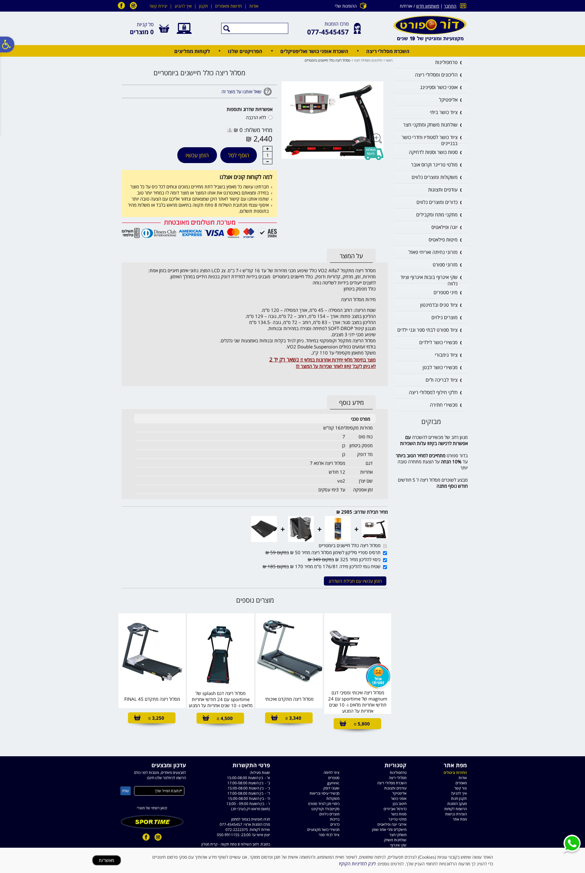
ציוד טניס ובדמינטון (439, 304)
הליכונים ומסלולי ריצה (368, 60)
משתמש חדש (427, 6)
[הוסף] (267, 148)
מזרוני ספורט (445, 264)
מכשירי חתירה (444, 404)
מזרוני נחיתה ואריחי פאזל (433, 252)
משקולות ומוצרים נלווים (435, 177)
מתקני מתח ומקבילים (437, 214)
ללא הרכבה (256, 117)
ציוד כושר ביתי (444, 112)
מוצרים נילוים (444, 317)
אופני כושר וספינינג (439, 87)
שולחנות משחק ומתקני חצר (430, 124)
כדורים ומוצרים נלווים (437, 202)
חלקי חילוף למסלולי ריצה (433, 392)
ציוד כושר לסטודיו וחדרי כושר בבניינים (430, 140)
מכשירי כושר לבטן (440, 367)
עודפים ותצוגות (443, 189)
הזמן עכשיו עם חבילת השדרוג (355, 581)
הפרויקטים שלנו (245, 51)
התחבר (450, 6)
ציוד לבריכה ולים (442, 379)
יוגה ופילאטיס (444, 227)
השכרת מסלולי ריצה (388, 51)
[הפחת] (267, 161)
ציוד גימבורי (446, 354)
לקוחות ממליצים (192, 51)
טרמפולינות (446, 62)
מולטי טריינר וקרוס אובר (434, 164)
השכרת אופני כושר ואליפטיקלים (314, 51)
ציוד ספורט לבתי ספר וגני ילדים (427, 329)
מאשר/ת (106, 860)
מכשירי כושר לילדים (438, 342)
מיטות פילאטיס (443, 239)
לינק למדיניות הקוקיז (357, 864)
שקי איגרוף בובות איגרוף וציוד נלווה (429, 280)
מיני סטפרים (446, 292)
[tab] (351, 256)
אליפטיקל (448, 99)
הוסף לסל (238, 155)
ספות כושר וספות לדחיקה (433, 152)
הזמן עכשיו (197, 155)
